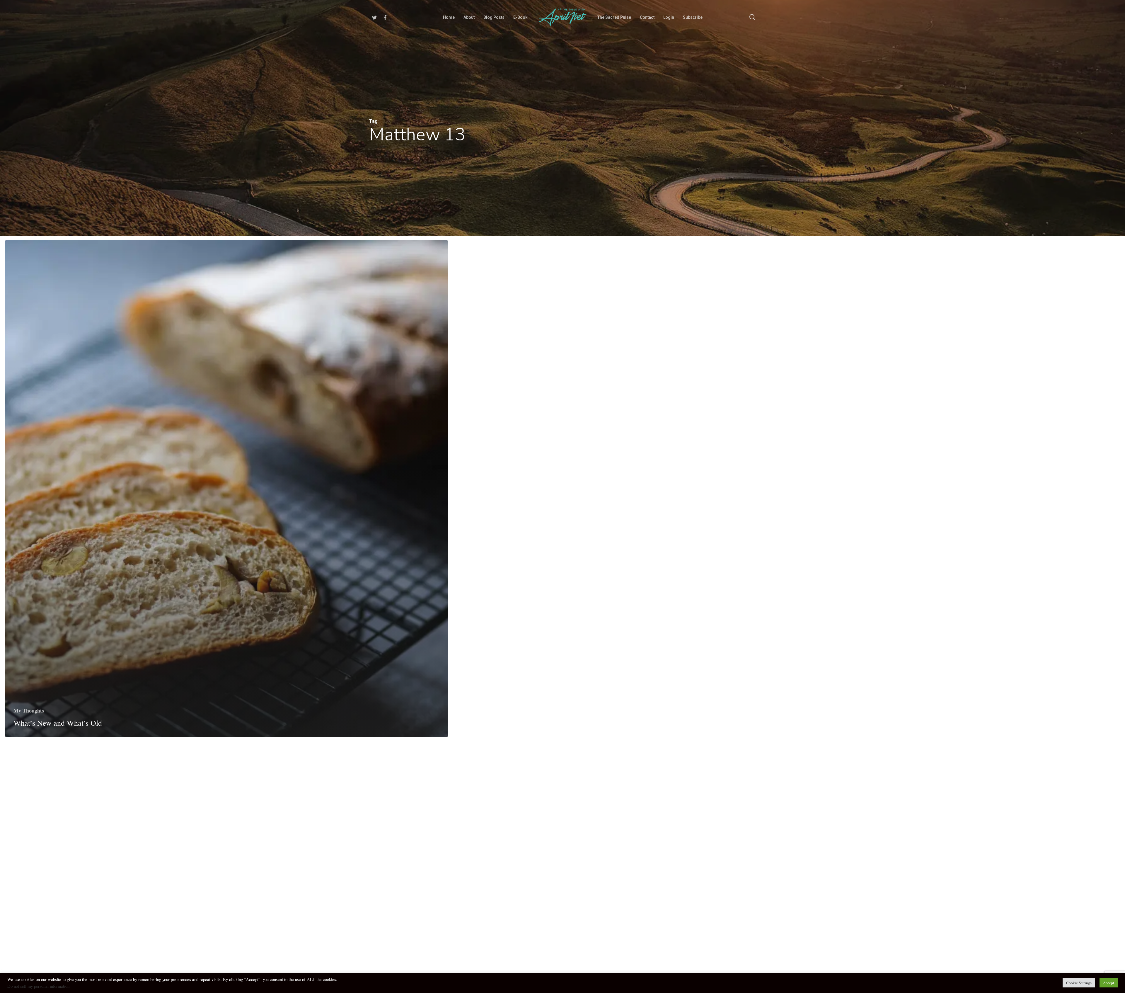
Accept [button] (1108, 982)
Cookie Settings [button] (1079, 982)
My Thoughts (28, 710)
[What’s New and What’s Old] (226, 488)
